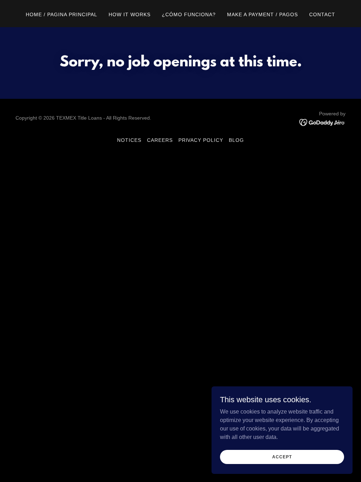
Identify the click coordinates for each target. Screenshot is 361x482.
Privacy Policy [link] (201, 140)
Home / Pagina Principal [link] (61, 14)
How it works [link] (130, 14)
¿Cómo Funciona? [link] (189, 14)
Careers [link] (160, 140)
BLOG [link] (236, 140)
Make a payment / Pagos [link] (262, 14)
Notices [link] (129, 140)
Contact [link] (322, 14)
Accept (282, 456)
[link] (322, 122)
